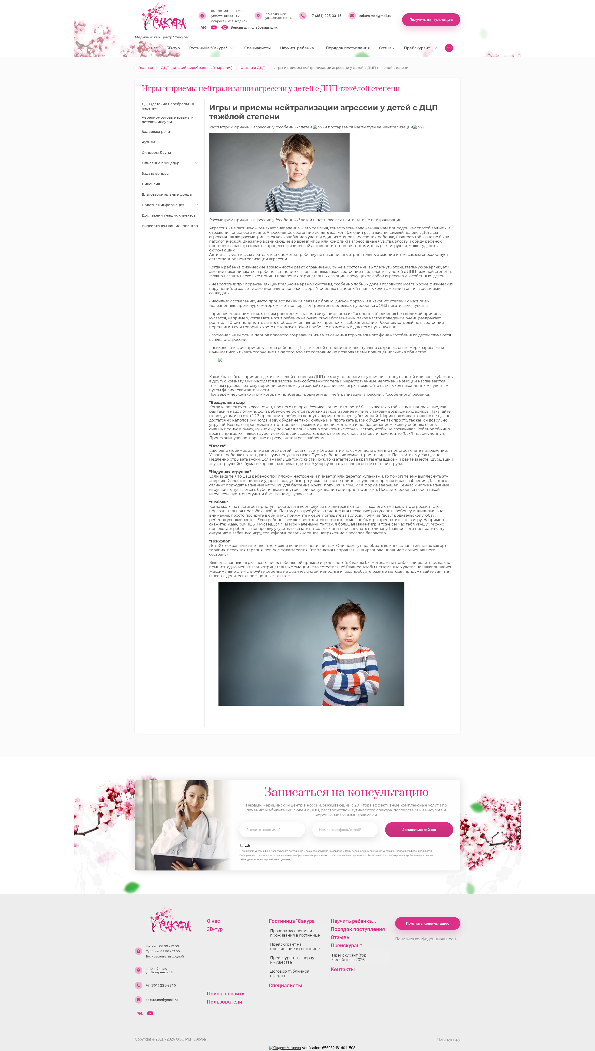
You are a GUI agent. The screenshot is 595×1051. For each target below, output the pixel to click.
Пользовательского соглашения (284, 851)
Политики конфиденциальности (413, 851)
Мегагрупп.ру (448, 1040)
